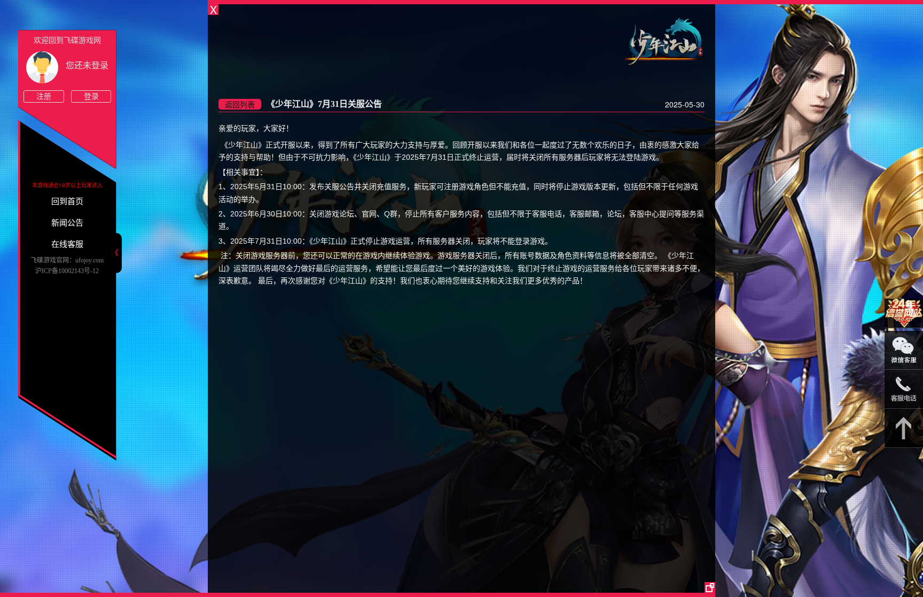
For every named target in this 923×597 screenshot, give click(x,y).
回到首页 (67, 201)
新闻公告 (67, 223)
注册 (43, 96)
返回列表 (240, 104)
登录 (91, 96)
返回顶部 (904, 428)
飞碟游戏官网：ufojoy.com (67, 260)
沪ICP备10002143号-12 (67, 271)
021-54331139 (904, 389)
